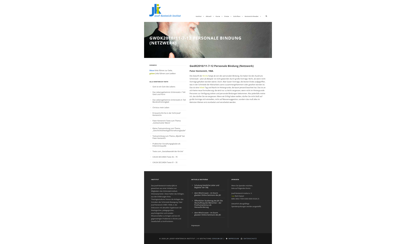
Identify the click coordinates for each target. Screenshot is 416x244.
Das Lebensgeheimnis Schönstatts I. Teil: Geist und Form (169, 93)
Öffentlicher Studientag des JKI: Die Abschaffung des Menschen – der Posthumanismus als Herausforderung (208, 203)
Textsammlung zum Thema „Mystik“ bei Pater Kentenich (169, 137)
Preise (226, 16)
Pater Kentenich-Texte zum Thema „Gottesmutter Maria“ (167, 122)
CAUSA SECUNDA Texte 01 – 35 (165, 162)
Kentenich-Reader (252, 16)
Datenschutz (250, 239)
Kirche (205, 76)
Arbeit (201, 87)
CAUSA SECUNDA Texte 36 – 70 (165, 157)
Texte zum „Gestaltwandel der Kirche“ (168, 151)
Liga (232, 196)
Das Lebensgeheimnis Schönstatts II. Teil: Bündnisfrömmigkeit (169, 101)
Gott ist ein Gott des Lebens (164, 86)
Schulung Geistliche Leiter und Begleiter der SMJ (206, 186)
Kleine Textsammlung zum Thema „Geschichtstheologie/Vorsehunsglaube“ (169, 129)
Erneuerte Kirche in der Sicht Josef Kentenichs (166, 114)
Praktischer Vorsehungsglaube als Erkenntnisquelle (166, 145)
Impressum (195, 225)
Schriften (236, 16)
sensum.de (217, 239)
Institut (199, 16)
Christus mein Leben (161, 107)
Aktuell (208, 16)
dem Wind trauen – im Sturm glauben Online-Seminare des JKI (207, 194)
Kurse (218, 16)
